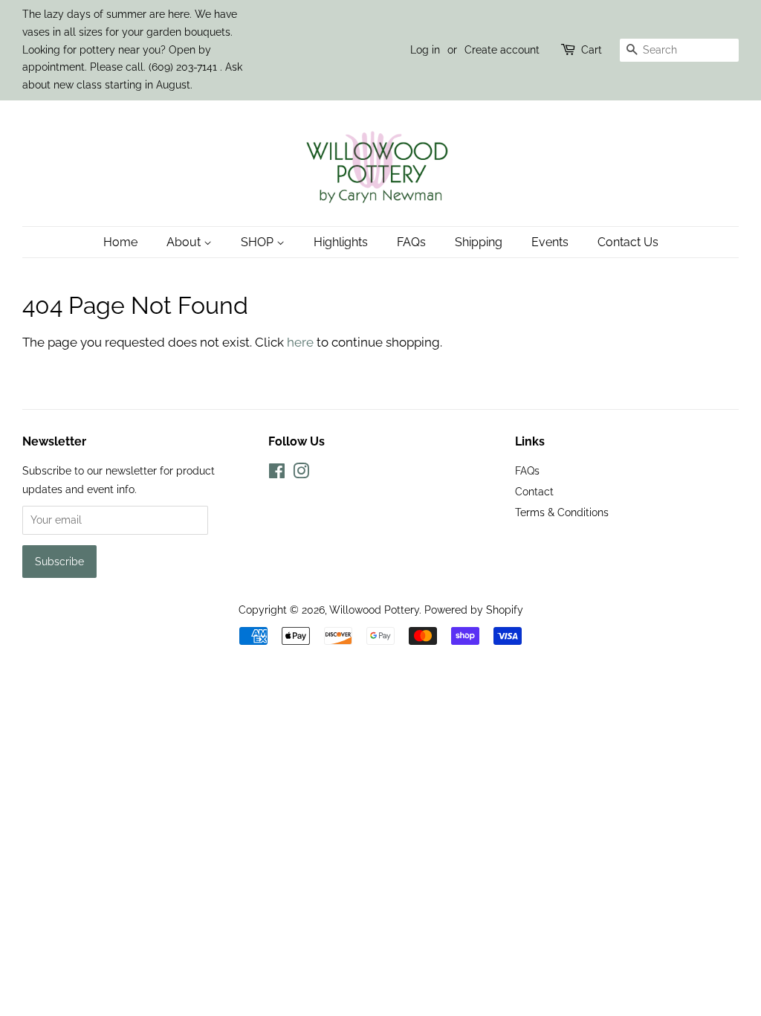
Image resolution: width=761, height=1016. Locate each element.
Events (550, 242)
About (185, 242)
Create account (502, 50)
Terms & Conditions (562, 512)
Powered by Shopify (473, 609)
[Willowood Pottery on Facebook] (276, 473)
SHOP (258, 242)
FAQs (411, 242)
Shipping (478, 242)
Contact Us (628, 242)
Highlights (341, 242)
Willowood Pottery (374, 609)
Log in (425, 50)
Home (120, 242)
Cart (591, 50)
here (300, 342)
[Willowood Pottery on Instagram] (301, 473)
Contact (534, 491)
